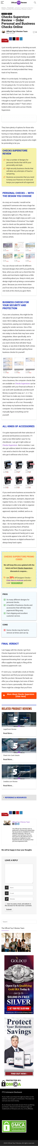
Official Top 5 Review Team (17, 31)
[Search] (35, 2)
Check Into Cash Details (11, 755)
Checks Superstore (22, 384)
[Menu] (2, 2)
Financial (10, 8)
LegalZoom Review (9, 729)
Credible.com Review (10, 781)
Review (9, 13)
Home (3, 8)
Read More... (8, 733)
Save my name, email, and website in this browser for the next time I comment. (18, 904)
